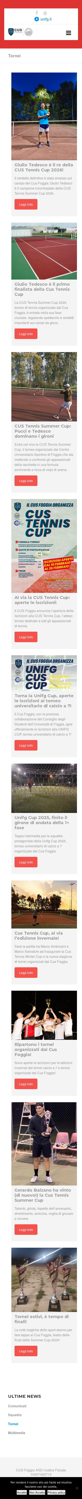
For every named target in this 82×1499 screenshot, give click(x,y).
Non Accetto (37, 1492)
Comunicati (17, 1406)
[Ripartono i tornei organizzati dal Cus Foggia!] (44, 1015)
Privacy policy (56, 1492)
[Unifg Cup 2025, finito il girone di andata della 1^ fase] (44, 788)
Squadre (15, 1415)
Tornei (13, 1424)
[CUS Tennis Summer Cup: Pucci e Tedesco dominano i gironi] (44, 386)
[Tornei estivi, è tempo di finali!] (44, 1280)
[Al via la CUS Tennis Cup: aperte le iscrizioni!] (44, 546)
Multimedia (16, 1432)
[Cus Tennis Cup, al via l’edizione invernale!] (44, 904)
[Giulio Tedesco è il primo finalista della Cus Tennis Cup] (44, 251)
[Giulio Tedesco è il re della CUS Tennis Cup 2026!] (44, 116)
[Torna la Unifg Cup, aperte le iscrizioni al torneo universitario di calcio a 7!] (44, 673)
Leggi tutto (26, 204)
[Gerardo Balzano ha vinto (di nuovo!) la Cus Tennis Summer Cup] (44, 1143)
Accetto (21, 1492)
